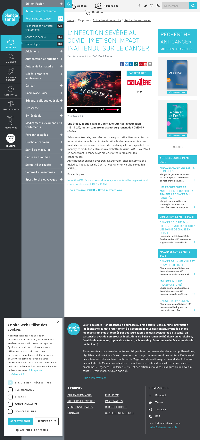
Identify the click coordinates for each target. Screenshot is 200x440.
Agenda (82, 5)
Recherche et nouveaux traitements (39, 27)
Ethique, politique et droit (42, 100)
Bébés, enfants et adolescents (36, 76)
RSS (157, 416)
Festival (10, 145)
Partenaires (110, 5)
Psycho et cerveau (37, 142)
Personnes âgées (36, 134)
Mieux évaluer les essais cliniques (177, 169)
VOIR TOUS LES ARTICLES (176, 49)
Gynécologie (33, 115)
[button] (122, 64)
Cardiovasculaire (36, 93)
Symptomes (10, 94)
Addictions (32, 51)
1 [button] (138, 92)
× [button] (58, 321)
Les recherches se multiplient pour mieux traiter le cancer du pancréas (176, 192)
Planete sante (11, 17)
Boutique (98, 12)
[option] (128, 82)
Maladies (11, 62)
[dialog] (33, 377)
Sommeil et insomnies (40, 172)
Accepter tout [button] (20, 421)
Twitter (159, 402)
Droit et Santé (11, 109)
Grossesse (32, 108)
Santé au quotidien (37, 157)
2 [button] (141, 92)
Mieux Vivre (10, 127)
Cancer (30, 85)
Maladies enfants (11, 78)
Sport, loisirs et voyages (41, 179)
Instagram (162, 409)
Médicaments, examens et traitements (42, 125)
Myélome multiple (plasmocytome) (172, 282)
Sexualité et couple (38, 164)
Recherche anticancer (38, 18)
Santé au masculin (37, 149)
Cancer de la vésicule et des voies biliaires (177, 263)
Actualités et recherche (40, 11)
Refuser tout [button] (47, 421)
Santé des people (35, 36)
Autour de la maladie (39, 66)
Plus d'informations (94, 377)
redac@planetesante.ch (163, 427)
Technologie (32, 44)
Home (70, 20)
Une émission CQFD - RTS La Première (94, 190)
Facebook (161, 395)
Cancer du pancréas (174, 300)
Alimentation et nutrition (41, 58)
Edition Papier (34, 3)
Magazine (10, 47)
